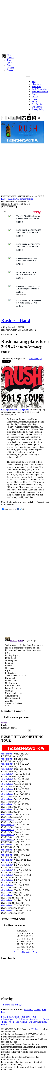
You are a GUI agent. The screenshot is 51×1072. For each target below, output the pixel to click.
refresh (4, 722)
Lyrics (9, 62)
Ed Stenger (36, 1029)
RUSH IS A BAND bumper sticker (17, 199)
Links (34, 99)
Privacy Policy (38, 109)
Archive (10, 57)
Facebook (28, 1009)
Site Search (37, 107)
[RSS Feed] (8, 119)
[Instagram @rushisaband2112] (18, 119)
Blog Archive (38, 84)
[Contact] (39, 119)
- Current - (25, 952)
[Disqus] (25, 597)
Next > (36, 952)
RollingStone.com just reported (15, 409)
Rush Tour (36, 86)
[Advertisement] (25, 26)
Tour (9, 60)
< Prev (15, 952)
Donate (10, 70)
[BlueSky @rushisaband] (24, 119)
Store (9, 65)
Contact (10, 68)
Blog (9, 55)
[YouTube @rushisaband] (34, 119)
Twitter (37, 1009)
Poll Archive (37, 104)
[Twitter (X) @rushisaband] (29, 119)
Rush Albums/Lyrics (41, 89)
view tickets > (7, 754)
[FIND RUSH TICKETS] (22, 142)
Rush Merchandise (40, 91)
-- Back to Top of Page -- (12, 1004)
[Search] (3, 119)
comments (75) (35, 358)
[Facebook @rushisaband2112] (13, 119)
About (34, 102)
